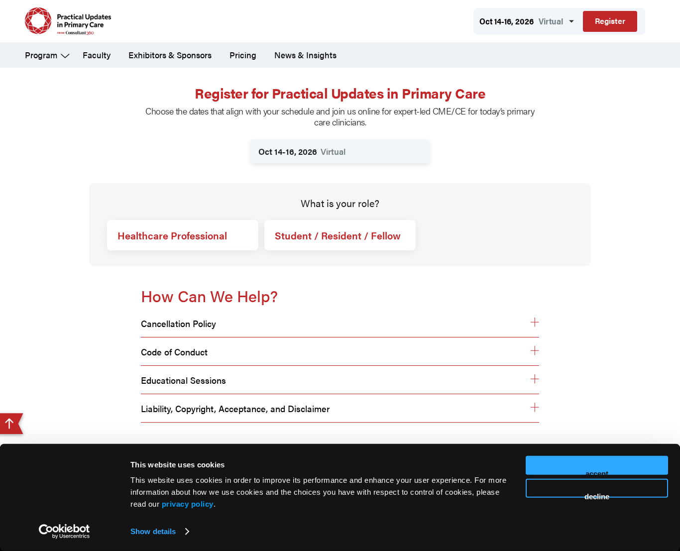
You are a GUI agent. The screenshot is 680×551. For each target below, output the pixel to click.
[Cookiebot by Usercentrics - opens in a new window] (64, 531)
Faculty (97, 55)
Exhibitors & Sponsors (170, 55)
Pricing (242, 55)
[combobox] (340, 151)
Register (610, 20)
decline (596, 494)
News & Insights (305, 55)
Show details (153, 531)
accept (596, 472)
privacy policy (188, 504)
